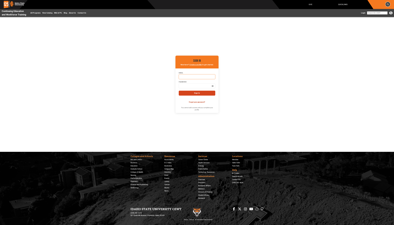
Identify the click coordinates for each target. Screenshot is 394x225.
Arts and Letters (136, 160)
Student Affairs (203, 195)
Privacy (186, 219)
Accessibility (169, 160)
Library (166, 181)
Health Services (204, 163)
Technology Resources (206, 172)
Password (183, 82)
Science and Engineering (139, 185)
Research (201, 198)
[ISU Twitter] (240, 209)
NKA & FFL (58, 13)
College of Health (137, 172)
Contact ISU (236, 179)
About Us (72, 13)
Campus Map (169, 169)
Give (310, 4)
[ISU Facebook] (234, 209)
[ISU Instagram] (245, 209)
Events (166, 178)
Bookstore (168, 166)
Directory (167, 172)
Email (181, 73)
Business (134, 163)
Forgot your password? (197, 102)
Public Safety (203, 169)
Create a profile (195, 65)
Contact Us (82, 13)
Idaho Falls (236, 163)
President (201, 183)
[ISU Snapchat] (257, 209)
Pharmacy (134, 181)
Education (134, 166)
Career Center (203, 160)
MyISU (166, 188)
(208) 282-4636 (237, 183)
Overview (201, 179)
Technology (135, 188)
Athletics (201, 189)
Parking (201, 166)
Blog (65, 13)
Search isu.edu (237, 176)
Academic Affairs (204, 186)
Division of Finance (205, 192)
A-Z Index (167, 163)
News (166, 191)
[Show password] (212, 86)
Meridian (235, 160)
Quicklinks (343, 4)
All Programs (35, 13)
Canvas (167, 185)
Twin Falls (235, 166)
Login (363, 13)
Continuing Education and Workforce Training (14, 13)
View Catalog (47, 13)
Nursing (133, 175)
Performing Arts (136, 178)
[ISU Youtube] (251, 209)
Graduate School (136, 169)
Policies (191, 219)
